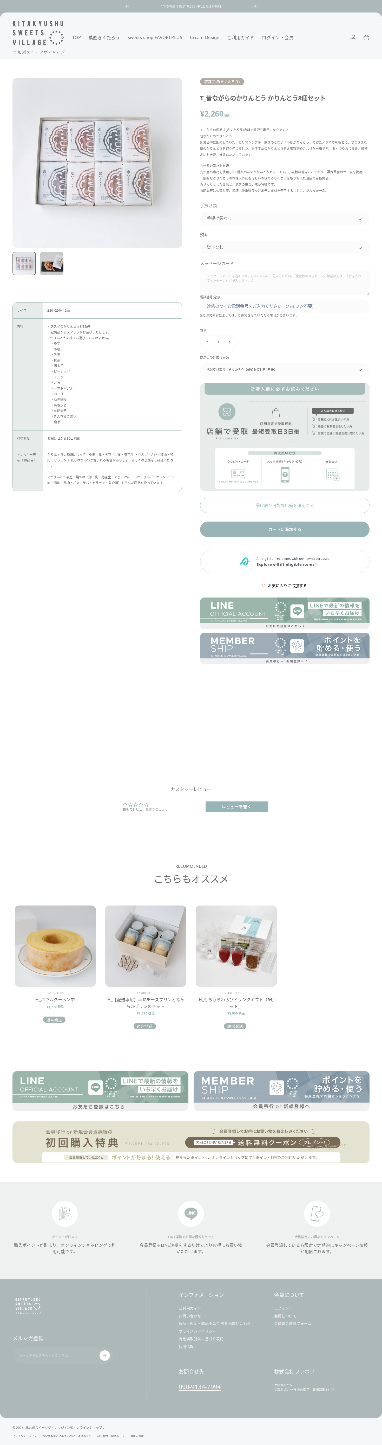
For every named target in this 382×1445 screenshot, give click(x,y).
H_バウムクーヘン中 (55, 1000)
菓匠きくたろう (236, 993)
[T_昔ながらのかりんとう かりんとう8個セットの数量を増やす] (231, 342)
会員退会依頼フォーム (293, 1323)
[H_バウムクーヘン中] (55, 946)
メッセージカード (217, 263)
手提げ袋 (208, 205)
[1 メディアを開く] (97, 163)
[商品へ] (24, 263)
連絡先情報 (137, 1436)
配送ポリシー (119, 1436)
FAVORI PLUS (55, 993)
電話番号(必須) (211, 297)
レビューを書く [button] (237, 807)
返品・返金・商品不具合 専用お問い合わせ (215, 1323)
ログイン (281, 1308)
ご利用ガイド (190, 1308)
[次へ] (255, 6)
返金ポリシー (86, 1436)
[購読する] (105, 1355)
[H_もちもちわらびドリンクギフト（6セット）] (236, 946)
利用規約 (102, 1436)
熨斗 (204, 234)
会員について (285, 1315)
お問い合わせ (190, 1315)
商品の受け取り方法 (214, 358)
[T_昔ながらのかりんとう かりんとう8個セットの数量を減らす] (206, 342)
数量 (203, 330)
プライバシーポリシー (197, 1331)
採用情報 (186, 1346)
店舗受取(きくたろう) (222, 81)
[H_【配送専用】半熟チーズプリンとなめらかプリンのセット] (145, 946)
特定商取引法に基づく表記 (201, 1339)
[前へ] (127, 6)
